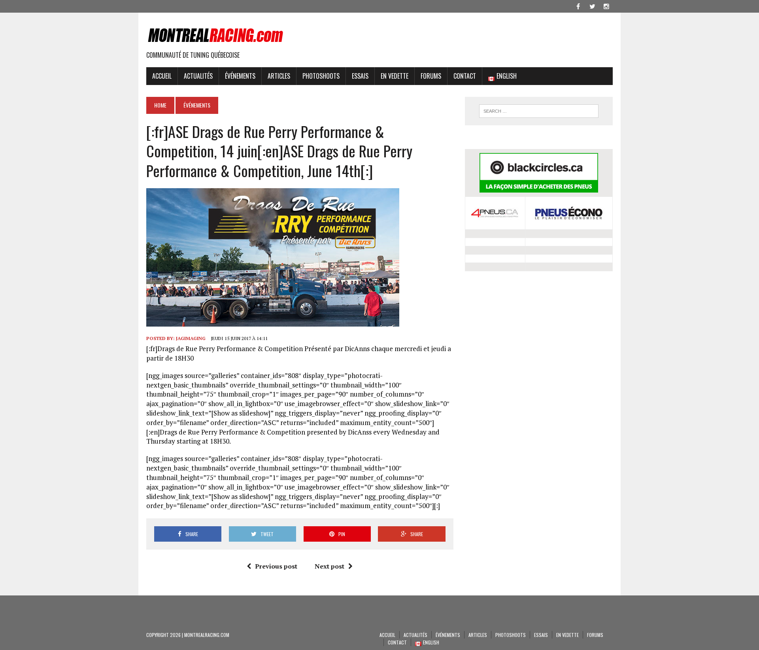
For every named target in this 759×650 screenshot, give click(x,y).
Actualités (198, 76)
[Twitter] (592, 5)
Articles (279, 76)
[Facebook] (578, 5)
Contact (464, 76)
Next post (329, 566)
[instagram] (606, 5)
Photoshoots (321, 76)
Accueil (162, 76)
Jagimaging (191, 338)
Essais (360, 76)
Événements (240, 76)
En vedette (394, 76)
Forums (431, 76)
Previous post (276, 566)
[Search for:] (538, 111)
